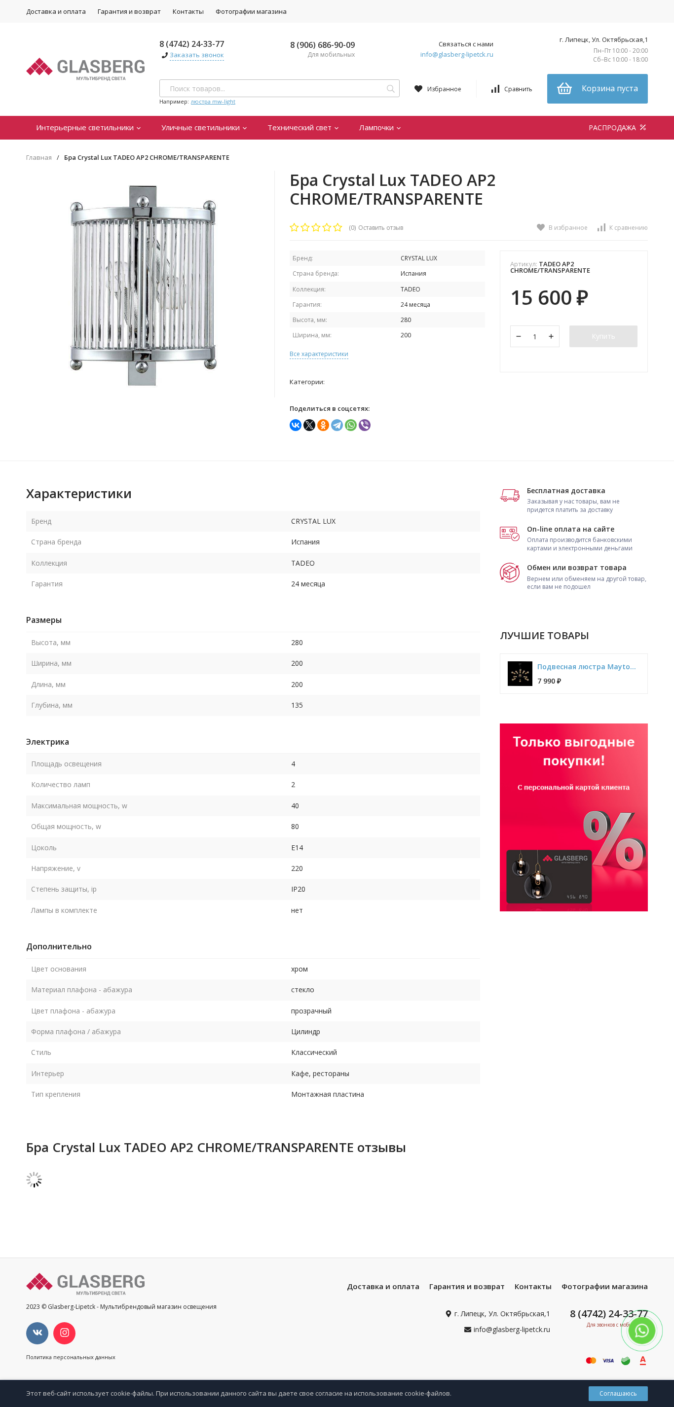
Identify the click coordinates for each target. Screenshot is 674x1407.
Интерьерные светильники (86, 127)
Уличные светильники (201, 127)
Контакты (188, 11)
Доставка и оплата (56, 11)
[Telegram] (337, 425)
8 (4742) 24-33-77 (191, 43)
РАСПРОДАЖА (613, 127)
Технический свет (300, 127)
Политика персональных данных (70, 1357)
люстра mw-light (213, 101)
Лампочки (377, 127)
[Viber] (365, 425)
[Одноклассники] (323, 425)
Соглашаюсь (618, 1393)
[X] (309, 425)
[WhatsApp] (351, 425)
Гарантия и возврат (129, 11)
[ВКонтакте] (295, 425)
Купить (603, 336)
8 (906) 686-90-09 (322, 44)
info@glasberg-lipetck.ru (456, 54)
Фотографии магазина (251, 11)
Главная (39, 157)
